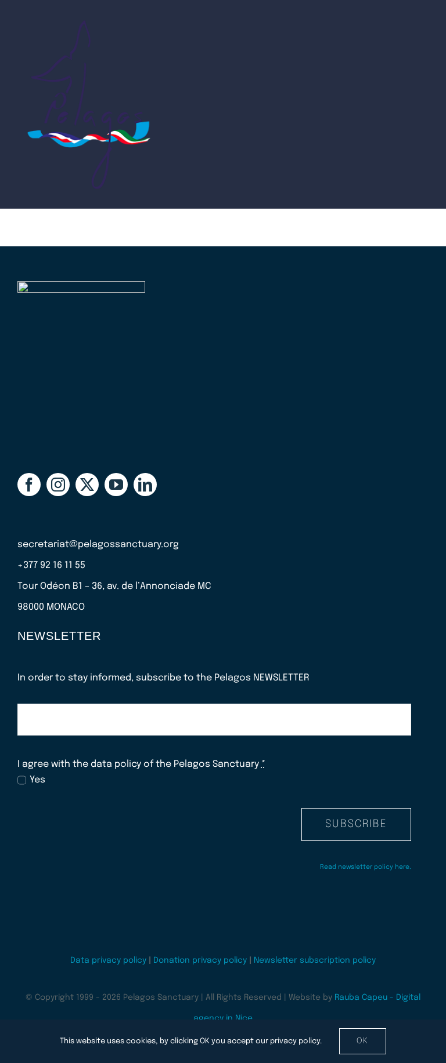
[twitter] (87, 484)
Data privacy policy (108, 960)
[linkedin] (145, 484)
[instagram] (58, 484)
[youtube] (116, 484)
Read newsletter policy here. (365, 867)
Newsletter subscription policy (315, 960)
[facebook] (29, 484)
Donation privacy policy (200, 960)
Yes (37, 780)
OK (363, 1041)
